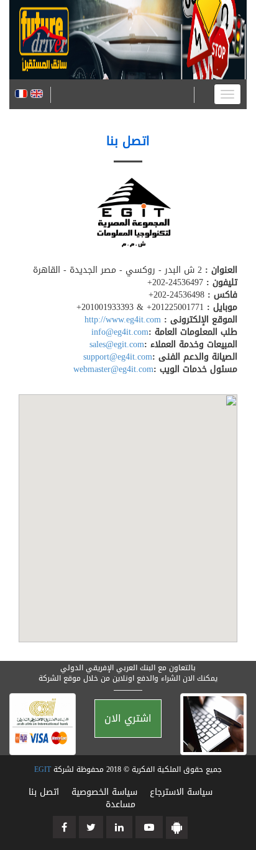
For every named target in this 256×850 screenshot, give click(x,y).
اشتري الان (128, 718)
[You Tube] (149, 827)
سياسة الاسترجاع (181, 792)
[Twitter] (91, 827)
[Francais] (21, 94)
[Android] (177, 827)
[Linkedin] (119, 827)
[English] (36, 94)
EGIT (42, 769)
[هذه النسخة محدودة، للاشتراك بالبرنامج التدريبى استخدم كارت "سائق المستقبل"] (122, 95)
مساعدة (120, 804)
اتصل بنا (44, 792)
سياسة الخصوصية (102, 792)
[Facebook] (64, 827)
